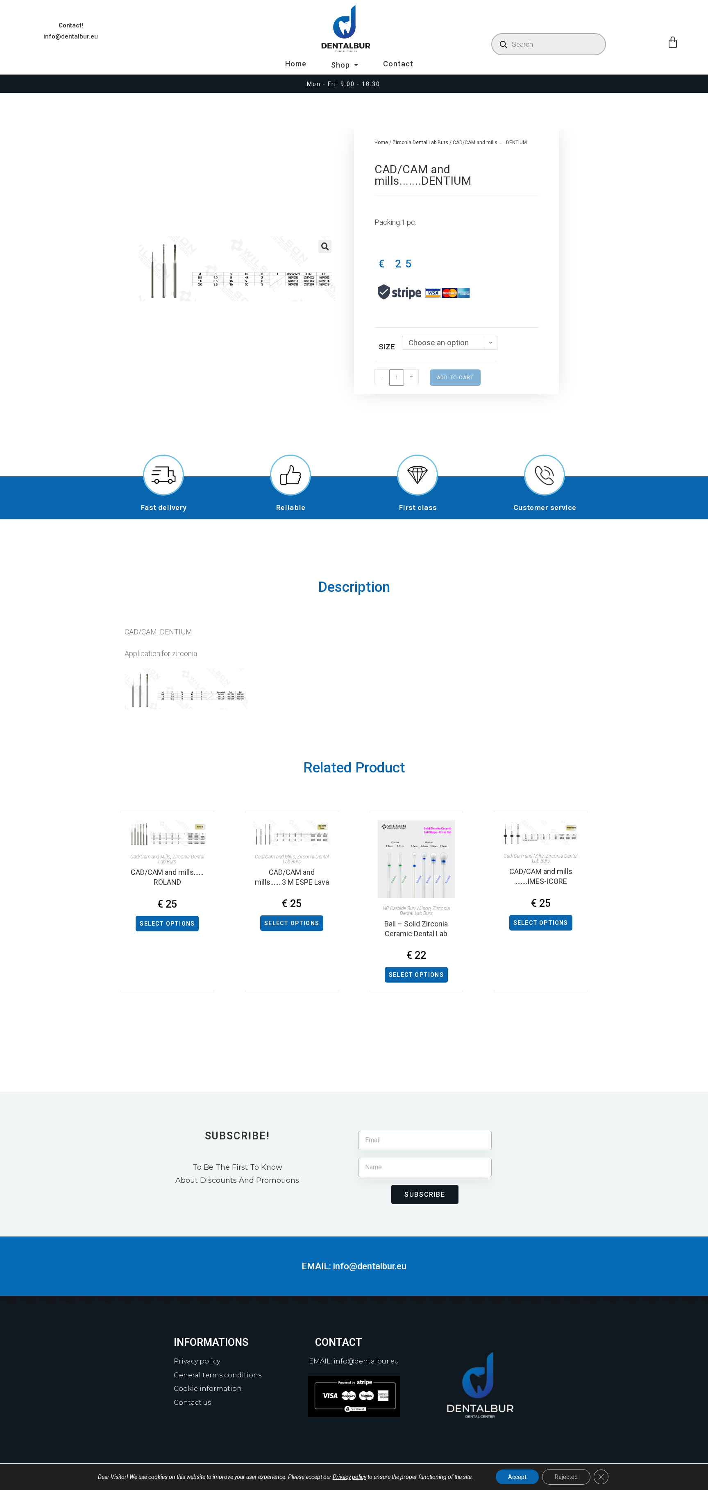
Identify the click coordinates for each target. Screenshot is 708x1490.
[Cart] (673, 43)
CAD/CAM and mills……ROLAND (167, 877)
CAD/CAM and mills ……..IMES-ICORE (540, 876)
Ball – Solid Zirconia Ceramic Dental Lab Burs (416, 929)
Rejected (566, 1477)
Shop (340, 65)
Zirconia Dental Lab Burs (420, 142)
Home (295, 63)
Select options (167, 923)
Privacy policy (349, 1477)
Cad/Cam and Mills (150, 857)
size (387, 346)
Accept (517, 1477)
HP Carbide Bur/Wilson (407, 908)
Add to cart (455, 377)
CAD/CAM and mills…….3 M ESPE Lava (292, 877)
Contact (398, 63)
